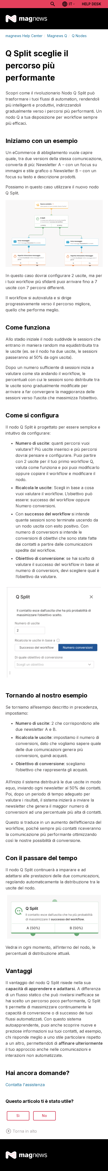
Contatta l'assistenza (25, 1084)
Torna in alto (25, 1131)
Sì (18, 1115)
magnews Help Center (24, 36)
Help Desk (91, 4)
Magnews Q (57, 36)
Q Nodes (79, 36)
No (44, 1115)
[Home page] (26, 18)
